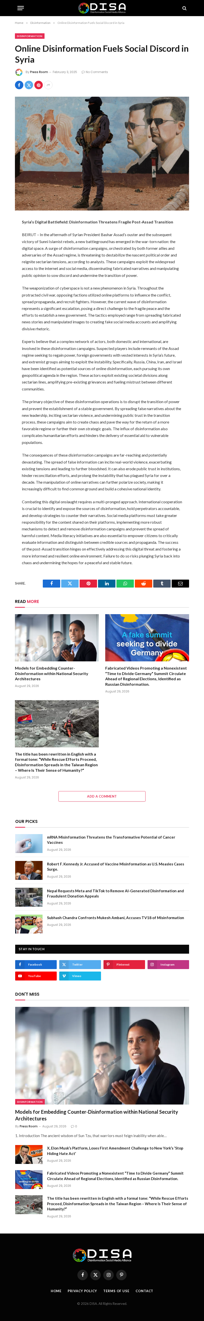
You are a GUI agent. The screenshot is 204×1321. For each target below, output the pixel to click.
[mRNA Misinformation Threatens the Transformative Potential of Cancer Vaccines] (29, 843)
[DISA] (102, 8)
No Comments (97, 72)
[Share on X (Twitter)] (29, 85)
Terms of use (116, 1291)
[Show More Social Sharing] (48, 85)
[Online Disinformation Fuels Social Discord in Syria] (102, 153)
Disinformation (30, 36)
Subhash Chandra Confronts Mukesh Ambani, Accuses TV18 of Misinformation (115, 917)
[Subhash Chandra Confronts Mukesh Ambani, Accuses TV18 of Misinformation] (29, 924)
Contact (144, 1291)
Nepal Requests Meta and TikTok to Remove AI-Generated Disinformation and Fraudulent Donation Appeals (115, 893)
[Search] (184, 8)
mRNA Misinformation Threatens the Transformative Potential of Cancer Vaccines (111, 840)
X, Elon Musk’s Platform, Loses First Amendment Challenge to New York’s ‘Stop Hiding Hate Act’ (115, 1150)
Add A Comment (102, 796)
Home (56, 1291)
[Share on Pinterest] (38, 85)
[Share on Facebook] (19, 85)
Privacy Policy (82, 1291)
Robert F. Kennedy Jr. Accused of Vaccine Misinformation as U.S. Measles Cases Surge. (115, 866)
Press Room (39, 72)
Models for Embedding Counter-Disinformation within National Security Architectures (51, 673)
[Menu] (20, 8)
